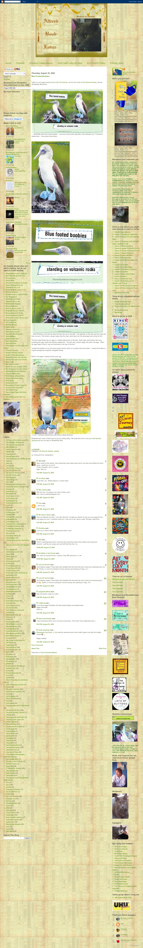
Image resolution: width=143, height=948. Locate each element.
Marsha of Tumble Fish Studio (16, 359)
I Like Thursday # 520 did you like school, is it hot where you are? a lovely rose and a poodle (22, 214)
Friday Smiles (11, 570)
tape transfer (10, 773)
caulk (8, 505)
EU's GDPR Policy (96, 63)
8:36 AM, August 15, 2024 (45, 534)
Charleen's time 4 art (13, 287)
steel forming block (13, 745)
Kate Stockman (11, 343)
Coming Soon (116, 63)
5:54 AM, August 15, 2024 (45, 473)
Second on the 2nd (12, 710)
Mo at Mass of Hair (12, 364)
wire (7, 826)
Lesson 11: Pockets (121, 265)
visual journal (11, 812)
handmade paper (12, 591)
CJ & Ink (9, 180)
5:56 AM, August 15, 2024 (45, 484)
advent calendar (11, 449)
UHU (7, 808)
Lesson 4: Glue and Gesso (124, 246)
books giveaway (44, 630)
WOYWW (9, 831)
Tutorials (20, 63)
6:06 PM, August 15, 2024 (45, 597)
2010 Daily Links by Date (70, 63)
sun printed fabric (12, 759)
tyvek (8, 805)
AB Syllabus (10, 447)
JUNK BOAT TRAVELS (13, 222)
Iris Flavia (42, 478)
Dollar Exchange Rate (123, 718)
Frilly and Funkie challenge (15, 573)
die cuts (9, 533)
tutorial (8, 801)
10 (105, 578)
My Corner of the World (14, 640)
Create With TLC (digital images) (126, 856)
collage (8, 514)
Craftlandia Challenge (13, 528)
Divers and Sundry (45, 618)
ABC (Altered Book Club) (123, 897)
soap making (10, 731)
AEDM (8, 452)
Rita (40, 539)
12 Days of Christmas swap (15, 440)
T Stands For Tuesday (13, 768)
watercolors (10, 822)
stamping (9, 740)
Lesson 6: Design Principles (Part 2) (127, 251)
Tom (40, 503)
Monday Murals (11, 626)
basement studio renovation (16, 487)
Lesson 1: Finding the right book (126, 234)
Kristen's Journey (12, 350)
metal (8, 619)
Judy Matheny (11, 336)
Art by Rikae (10, 280)
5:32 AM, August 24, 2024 (45, 642)
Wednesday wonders (13, 824)
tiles (7, 782)
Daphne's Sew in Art (13, 301)
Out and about (11, 647)
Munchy (17, 197)
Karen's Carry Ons (12, 339)
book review (10, 498)
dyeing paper (10, 538)
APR (7, 461)
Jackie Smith (10, 327)
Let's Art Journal (44, 564)
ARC (7, 463)
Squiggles (9, 738)
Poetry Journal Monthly (14, 666)
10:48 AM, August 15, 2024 (46, 547)
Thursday (18, 156)
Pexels (117, 874)
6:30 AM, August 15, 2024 (45, 522)
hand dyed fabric (12, 584)
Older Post (102, 648)
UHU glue (9, 810)
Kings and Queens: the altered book (127, 306)
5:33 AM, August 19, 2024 (45, 613)
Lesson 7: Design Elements (124, 253)
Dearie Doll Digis (120, 858)
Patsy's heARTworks (13, 373)
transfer (9, 787)
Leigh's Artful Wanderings (15, 355)
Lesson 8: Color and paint (123, 255)
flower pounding (12, 561)
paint (8, 652)
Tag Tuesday (10, 771)
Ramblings (118, 312)
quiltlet (8, 677)
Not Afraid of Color (12, 209)
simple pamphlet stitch (14, 726)
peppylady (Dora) (44, 591)
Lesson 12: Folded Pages (123, 267)
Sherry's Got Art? (12, 383)
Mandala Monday (12, 615)
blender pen (10, 491)
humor (8, 596)
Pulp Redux (10, 380)
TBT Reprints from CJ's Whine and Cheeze (20, 184)
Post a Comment (37, 645)
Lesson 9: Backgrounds (123, 257)
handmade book (12, 587)
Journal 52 (10, 608)
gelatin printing (11, 577)
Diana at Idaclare (11, 306)
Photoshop (10, 661)
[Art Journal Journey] (125, 421)
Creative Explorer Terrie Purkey (16, 294)
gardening (9, 575)
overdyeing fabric (12, 650)
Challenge (9, 510)
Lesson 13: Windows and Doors (126, 269)
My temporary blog (121, 310)
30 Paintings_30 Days (13, 442)
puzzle (8, 675)
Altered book (10, 456)
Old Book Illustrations (122, 872)
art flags (9, 466)
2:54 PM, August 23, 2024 (45, 624)
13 (105, 619)
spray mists (10, 733)
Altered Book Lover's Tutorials (16, 273)
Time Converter (117, 582)
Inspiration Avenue (12, 601)
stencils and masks (13, 747)
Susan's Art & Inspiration (14, 387)
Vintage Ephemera (121, 891)
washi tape (10, 815)
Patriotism (10, 656)
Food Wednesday (12, 566)
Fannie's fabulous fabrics (14, 315)
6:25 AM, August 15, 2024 (45, 509)
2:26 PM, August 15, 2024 (45, 572)
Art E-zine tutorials (121, 849)
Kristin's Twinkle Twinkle (14, 353)
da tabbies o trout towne (47, 553)
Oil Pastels (10, 642)
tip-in (8, 785)
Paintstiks (9, 654)
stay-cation (10, 743)
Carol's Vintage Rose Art (14, 285)
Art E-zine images (121, 846)
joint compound (11, 605)
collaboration (11, 512)
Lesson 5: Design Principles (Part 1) (127, 248)
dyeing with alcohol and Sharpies (18, 545)
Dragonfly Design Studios (15, 311)
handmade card (11, 589)
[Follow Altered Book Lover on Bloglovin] (17, 119)
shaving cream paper (13, 719)
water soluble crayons (14, 817)
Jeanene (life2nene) (12, 329)
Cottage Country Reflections (15, 139)
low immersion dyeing (14, 610)
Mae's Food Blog (12, 126)
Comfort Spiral (11, 235)
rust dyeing (10, 703)
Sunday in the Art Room (14, 761)
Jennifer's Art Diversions (14, 334)
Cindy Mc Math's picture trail (16, 290)
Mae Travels (43, 490)
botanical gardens (12, 503)
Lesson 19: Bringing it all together (126, 285)
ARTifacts (9, 477)
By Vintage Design (121, 853)
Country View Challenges (15, 524)
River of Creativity (12, 698)
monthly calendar (12, 631)
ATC (7, 482)
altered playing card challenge (16, 459)
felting (8, 559)
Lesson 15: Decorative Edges (125, 274)
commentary (10, 521)
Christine (42, 528)
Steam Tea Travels (121, 879)
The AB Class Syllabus (122, 232)
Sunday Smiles (11, 764)
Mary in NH (10, 362)
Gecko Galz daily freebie (123, 865)
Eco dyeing (10, 549)
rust (7, 701)
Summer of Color (12, 752)
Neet (40, 461)
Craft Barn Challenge (13, 526)
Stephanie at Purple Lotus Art (16, 385)
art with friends (11, 475)
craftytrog (42, 603)
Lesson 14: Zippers (121, 271)
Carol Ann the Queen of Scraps (16, 283)
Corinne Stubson (12, 292)
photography (10, 659)
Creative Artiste (11, 531)
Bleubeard (9, 493)
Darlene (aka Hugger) (13, 304)
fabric (8, 554)
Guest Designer (11, 582)
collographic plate (12, 517)
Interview (9, 603)
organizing (10, 645)
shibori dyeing (11, 722)
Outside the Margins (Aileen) (16, 371)
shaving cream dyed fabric (15, 717)
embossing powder (13, 552)
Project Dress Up (12, 673)
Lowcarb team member (129, 940)
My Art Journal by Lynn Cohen (16, 369)
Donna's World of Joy (13, 308)
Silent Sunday (11, 724)
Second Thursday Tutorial (15, 712)
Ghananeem (41, 632)
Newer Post (35, 648)
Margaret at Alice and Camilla (16, 357)
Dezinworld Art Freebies (123, 860)
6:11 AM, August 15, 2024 (45, 497)
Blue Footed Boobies (40, 76)
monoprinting (11, 629)
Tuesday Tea (10, 799)
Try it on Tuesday (12, 796)
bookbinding (10, 501)
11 (105, 592)
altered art (9, 454)
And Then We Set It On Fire (15, 276)
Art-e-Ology (118, 851)
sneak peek (10, 729)
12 (105, 603)
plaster (8, 663)
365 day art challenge (13, 445)
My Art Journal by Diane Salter (16, 367)
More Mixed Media (12, 636)
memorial (9, 617)
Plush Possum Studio (122, 877)
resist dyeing (10, 696)
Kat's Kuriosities (11, 341)
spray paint (10, 736)
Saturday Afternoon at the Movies (17, 705)
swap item (9, 766)
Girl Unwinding (11, 322)
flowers (8, 563)
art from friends (11, 470)
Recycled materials (12, 689)
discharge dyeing (12, 535)
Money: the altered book (123, 301)
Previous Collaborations (41, 63)
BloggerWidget (135, 945)
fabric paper (10, 556)
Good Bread (18, 128)
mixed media (10, 622)
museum (9, 638)
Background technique (14, 484)
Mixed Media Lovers (13, 624)
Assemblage (10, 480)
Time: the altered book (122, 304)
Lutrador (9, 612)
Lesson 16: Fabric (121, 276)
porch (8, 670)
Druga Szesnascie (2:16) (14, 313)
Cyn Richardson (11, 297)
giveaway (9, 580)
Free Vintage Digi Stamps (123, 863)
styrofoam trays (11, 750)
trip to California (12, 792)
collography (10, 519)
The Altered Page (12, 390)
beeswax (9, 489)
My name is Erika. (45, 515)
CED (7, 507)
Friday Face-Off (11, 568)
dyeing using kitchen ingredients (17, 540)
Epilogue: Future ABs (122, 292)
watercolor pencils (12, 819)
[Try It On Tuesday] (125, 434)
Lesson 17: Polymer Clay (123, 279)
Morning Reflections (21, 224)
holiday (9, 594)
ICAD (8, 598)
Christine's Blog (11, 249)
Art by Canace (11, 278)
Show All (28, 263)
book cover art (11, 496)
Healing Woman (11, 325)
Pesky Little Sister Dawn (14, 378)
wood (8, 829)
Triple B (9, 794)
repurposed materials (13, 691)
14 (105, 630)
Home (8, 63)
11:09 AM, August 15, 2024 (46, 559)
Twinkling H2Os (11, 803)
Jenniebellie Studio (12, 332)
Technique (10, 775)
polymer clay (10, 668)
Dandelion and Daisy (13, 299)
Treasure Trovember (13, 789)
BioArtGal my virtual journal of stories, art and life (16, 153)
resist (8, 694)
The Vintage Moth (121, 881)
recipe (8, 687)
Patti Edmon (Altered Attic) (15, 376)
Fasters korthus (11, 167)
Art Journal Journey (13, 473)
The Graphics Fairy (121, 884)
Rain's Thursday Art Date (14, 684)
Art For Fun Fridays (13, 468)
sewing (8, 715)
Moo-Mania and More (13, 633)
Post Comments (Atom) (49, 652)
